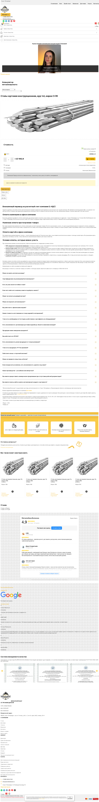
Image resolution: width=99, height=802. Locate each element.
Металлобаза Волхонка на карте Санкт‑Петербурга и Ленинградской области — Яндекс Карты (49, 579)
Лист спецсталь (8, 25)
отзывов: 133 (4, 590)
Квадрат (3, 753)
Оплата (3, 725)
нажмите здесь (42, 798)
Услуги (90, 3)
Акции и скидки (5, 731)
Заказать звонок (7, 18)
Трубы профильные (6, 740)
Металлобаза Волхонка (7, 587)
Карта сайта (4, 733)
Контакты (3, 729)
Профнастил (4, 742)
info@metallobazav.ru (9, 19)
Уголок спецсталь (8, 32)
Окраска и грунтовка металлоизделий (11, 772)
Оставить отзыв (5, 604)
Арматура (3, 738)
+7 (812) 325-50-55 (21, 394)
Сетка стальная (5, 744)
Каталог (5, 14)
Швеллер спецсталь (9, 36)
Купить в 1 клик (91, 162)
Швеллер (3, 748)
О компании (54, 3)
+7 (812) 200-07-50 (7, 16)
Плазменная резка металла (8, 770)
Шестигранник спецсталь (10, 40)
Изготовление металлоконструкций (10, 760)
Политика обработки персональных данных (12, 797)
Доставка (83, 3)
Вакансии (75, 3)
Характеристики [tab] (6, 189)
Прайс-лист (67, 3)
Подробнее (4, 495)
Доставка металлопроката (8, 774)
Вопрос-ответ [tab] (5, 192)
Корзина (6, 23)
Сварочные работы (6, 768)
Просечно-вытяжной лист (7, 755)
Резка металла (4, 762)
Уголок (2, 751)
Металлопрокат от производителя (11, 702)
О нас (2, 720)
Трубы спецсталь (8, 28)
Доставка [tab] (4, 198)
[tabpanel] (49, 237)
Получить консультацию (7, 447)
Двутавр (3, 746)
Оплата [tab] (3, 195)
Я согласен (70, 798)
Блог (60, 3)
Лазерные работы (5, 766)
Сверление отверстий (7, 764)
